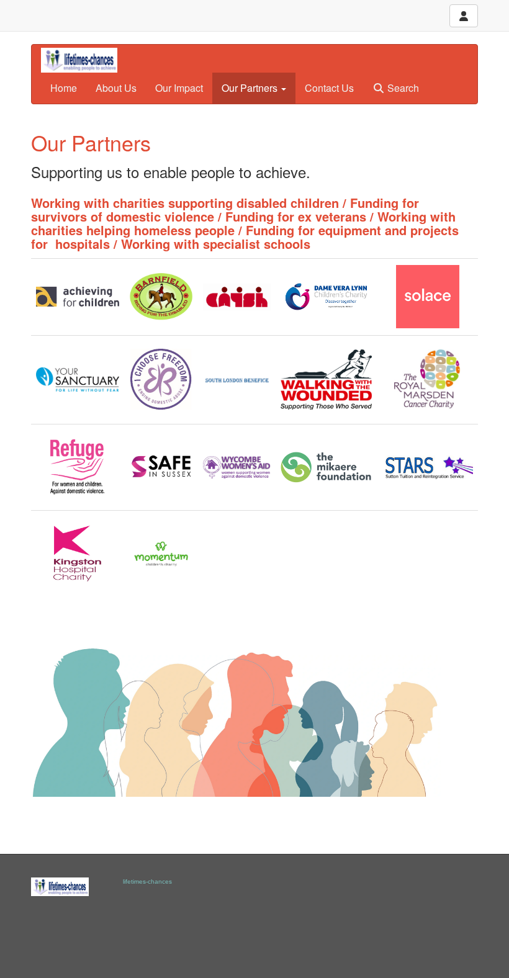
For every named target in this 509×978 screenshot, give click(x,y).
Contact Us (329, 88)
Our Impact (179, 88)
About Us (116, 88)
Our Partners (251, 88)
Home (63, 88)
